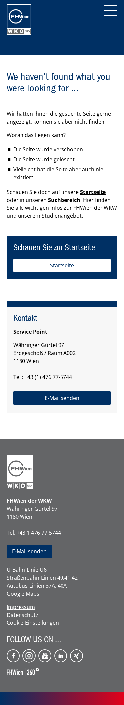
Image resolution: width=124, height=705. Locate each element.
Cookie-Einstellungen (33, 622)
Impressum (21, 607)
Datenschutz (22, 614)
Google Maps (23, 593)
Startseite (93, 192)
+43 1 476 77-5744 (39, 532)
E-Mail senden (29, 551)
